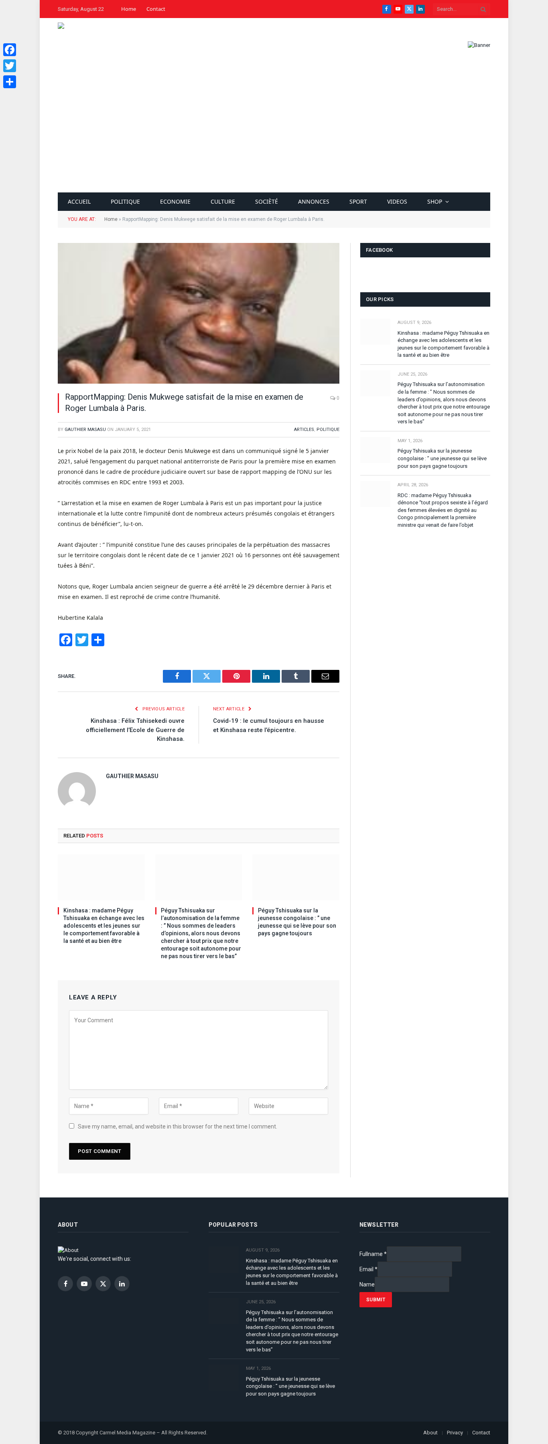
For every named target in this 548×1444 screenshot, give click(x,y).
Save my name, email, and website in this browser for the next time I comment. (177, 1126)
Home (128, 8)
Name (367, 1284)
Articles (304, 429)
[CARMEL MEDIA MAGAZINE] (82, 45)
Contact (155, 8)
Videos (397, 201)
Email (368, 1269)
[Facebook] (10, 50)
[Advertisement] (274, 132)
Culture (223, 201)
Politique (125, 201)
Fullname (373, 1254)
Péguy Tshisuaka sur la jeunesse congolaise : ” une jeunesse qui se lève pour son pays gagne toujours (297, 921)
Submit (375, 1299)
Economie (175, 201)
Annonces (313, 201)
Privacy (455, 1433)
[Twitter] (10, 66)
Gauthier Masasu (85, 429)
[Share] (10, 82)
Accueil (79, 201)
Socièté (266, 201)
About (430, 1433)
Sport (358, 201)
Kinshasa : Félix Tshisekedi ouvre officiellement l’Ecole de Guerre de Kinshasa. (135, 729)
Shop (434, 201)
